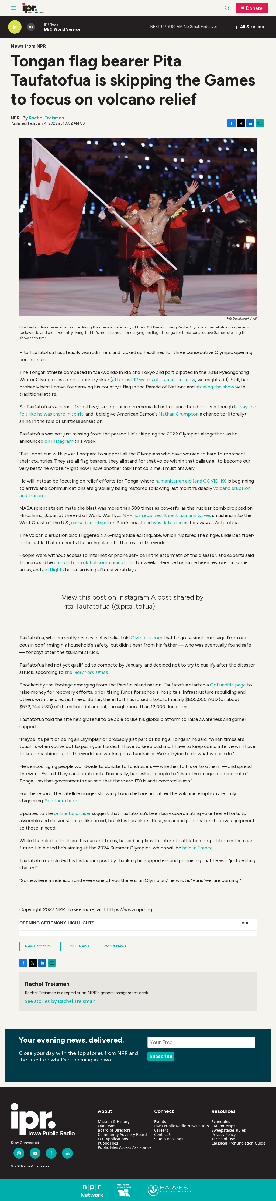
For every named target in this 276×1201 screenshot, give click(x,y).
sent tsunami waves (189, 515)
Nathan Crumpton (178, 414)
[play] (15, 27)
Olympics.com (146, 638)
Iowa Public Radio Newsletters (181, 1125)
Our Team (107, 1125)
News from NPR (28, 46)
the (86, 672)
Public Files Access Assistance (124, 1147)
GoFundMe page (228, 685)
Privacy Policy (224, 1134)
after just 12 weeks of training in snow (153, 379)
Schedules (221, 1121)
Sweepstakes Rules (229, 1130)
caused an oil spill (90, 523)
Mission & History (113, 1121)
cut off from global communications (93, 562)
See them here (61, 801)
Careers (161, 1130)
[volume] (31, 27)
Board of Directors (114, 1130)
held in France (197, 848)
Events (160, 1121)
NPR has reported (142, 515)
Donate (254, 8)
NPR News (79, 946)
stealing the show (215, 387)
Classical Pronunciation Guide (238, 1143)
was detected (168, 523)
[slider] (39, 27)
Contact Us (164, 1134)
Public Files (108, 1143)
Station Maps (223, 1125)
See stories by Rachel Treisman (60, 1001)
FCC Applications (113, 1138)
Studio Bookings (168, 1138)
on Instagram (58, 441)
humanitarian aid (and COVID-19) (190, 481)
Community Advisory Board (122, 1134)
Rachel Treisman (46, 118)
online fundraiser (72, 813)
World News (115, 946)
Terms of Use (223, 1138)
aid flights (53, 570)
